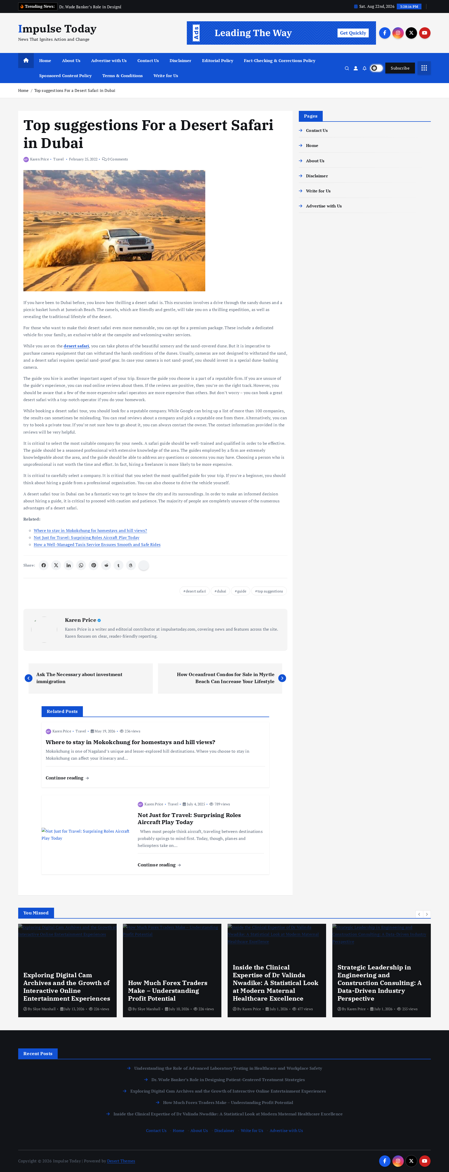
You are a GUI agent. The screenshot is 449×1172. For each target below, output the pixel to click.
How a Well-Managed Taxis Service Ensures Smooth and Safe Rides (97, 544)
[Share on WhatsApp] (81, 565)
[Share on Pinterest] (93, 565)
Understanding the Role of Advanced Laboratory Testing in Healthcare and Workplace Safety (228, 1068)
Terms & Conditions (122, 75)
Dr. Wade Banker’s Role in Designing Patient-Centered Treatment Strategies (228, 1079)
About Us (71, 60)
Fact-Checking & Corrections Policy (279, 60)
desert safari (196, 591)
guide (241, 591)
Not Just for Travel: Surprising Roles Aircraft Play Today (86, 537)
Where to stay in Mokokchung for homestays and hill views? (90, 530)
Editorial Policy (217, 60)
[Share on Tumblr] (118, 565)
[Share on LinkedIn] (69, 565)
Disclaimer (181, 60)
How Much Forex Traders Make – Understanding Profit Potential (228, 1102)
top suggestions (270, 591)
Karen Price (39, 159)
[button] (419, 914)
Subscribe (400, 68)
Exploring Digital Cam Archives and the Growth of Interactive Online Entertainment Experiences (228, 1091)
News (344, 958)
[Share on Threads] (131, 565)
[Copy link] (143, 565)
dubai (221, 591)
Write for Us (166, 75)
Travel (58, 159)
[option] (67, 970)
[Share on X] (56, 565)
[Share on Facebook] (44, 565)
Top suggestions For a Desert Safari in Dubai (74, 90)
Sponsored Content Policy (65, 75)
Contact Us (148, 60)
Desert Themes (121, 1161)
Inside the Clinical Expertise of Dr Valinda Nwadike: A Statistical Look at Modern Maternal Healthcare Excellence (228, 1114)
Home (45, 60)
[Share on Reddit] (106, 565)
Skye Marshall (44, 1008)
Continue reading (65, 778)
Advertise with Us (109, 60)
